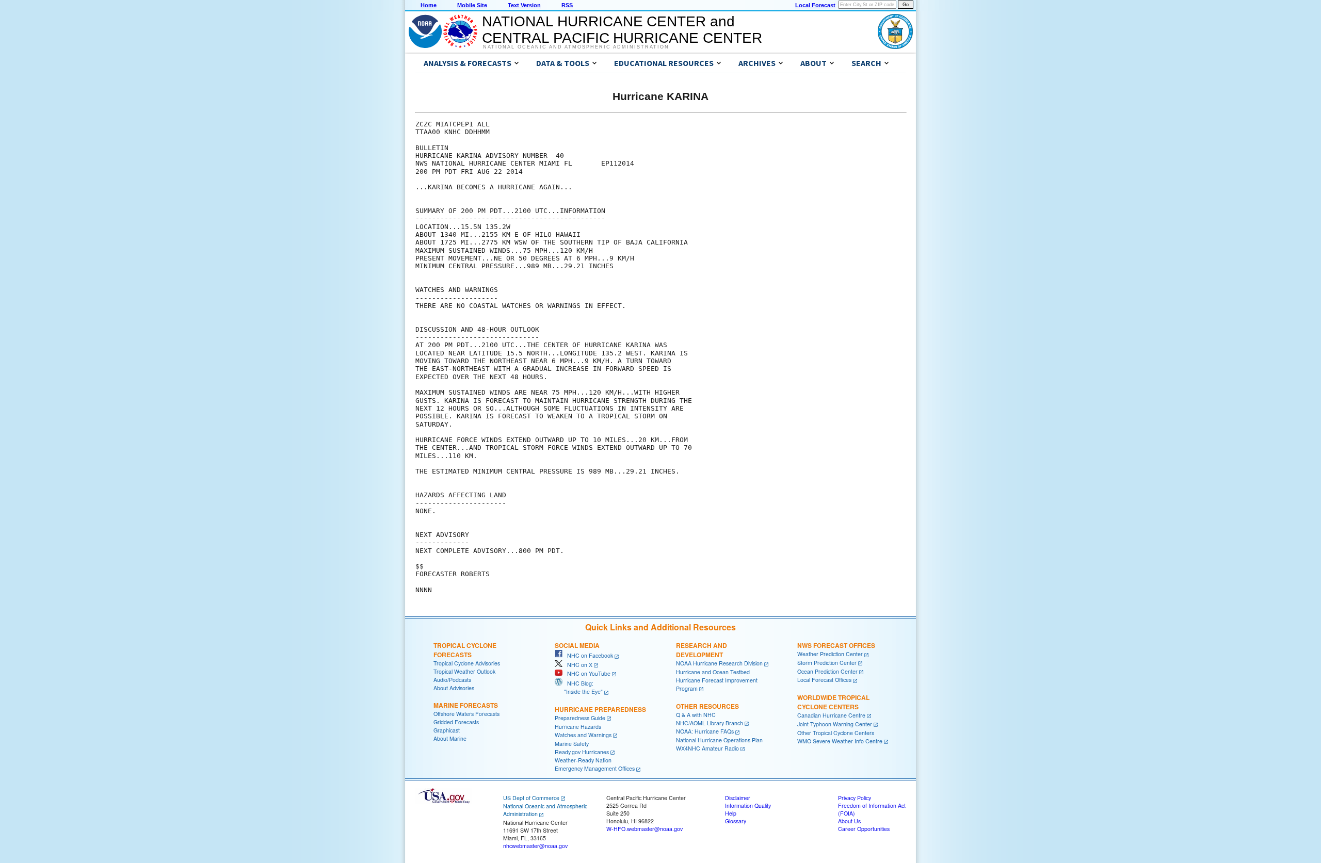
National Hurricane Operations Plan (719, 740)
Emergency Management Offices (595, 768)
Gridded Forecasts (456, 722)
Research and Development (701, 650)
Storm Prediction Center (827, 662)
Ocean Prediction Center (827, 671)
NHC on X (577, 665)
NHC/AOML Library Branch (709, 723)
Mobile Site (472, 5)
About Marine (449, 738)
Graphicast (446, 730)
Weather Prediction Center (830, 654)
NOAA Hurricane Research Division (719, 663)
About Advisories (453, 688)
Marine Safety (572, 743)
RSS (567, 5)
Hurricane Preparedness (600, 709)
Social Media (577, 645)
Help (730, 813)
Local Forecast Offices (824, 679)
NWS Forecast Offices (836, 645)
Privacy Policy (854, 798)
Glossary (735, 821)
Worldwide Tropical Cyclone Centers (833, 702)
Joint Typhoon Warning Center (834, 724)
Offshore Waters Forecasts (466, 714)
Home (429, 5)
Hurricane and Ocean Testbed (713, 672)
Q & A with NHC (696, 715)
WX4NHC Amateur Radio (707, 748)
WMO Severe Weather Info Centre (839, 741)
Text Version (524, 5)
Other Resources (707, 706)
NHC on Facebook (587, 655)
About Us (849, 821)
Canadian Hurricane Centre (831, 715)
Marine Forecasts (465, 705)
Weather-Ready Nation (583, 760)
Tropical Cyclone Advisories (466, 663)
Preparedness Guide (580, 718)
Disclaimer (737, 798)
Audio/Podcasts (452, 679)
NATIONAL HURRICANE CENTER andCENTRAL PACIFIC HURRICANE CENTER (622, 29)
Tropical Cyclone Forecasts (464, 650)
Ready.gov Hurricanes (582, 752)
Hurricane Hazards (578, 726)
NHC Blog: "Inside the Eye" (579, 687)
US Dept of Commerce (531, 798)
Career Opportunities (864, 829)
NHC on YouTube (586, 673)
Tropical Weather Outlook (464, 671)
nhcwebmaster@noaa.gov (535, 846)
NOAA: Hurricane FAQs (705, 731)
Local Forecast (815, 5)
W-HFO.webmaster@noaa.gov (644, 829)
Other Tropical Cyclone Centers (835, 733)
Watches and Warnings (583, 735)
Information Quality (748, 805)
